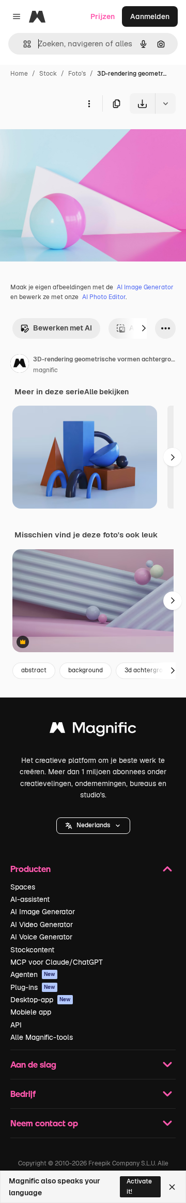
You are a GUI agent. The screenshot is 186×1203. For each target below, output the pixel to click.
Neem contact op (44, 1123)
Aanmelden (149, 16)
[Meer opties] (89, 103)
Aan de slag (33, 1064)
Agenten (32, 974)
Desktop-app (40, 999)
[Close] (172, 1187)
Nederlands (93, 825)
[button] (93, 825)
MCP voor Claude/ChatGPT (56, 962)
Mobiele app (30, 1012)
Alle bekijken (106, 391)
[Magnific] (93, 730)
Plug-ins (32, 987)
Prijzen (102, 16)
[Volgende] (143, 328)
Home (19, 73)
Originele (68, 138)
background (85, 670)
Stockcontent (32, 949)
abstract (34, 670)
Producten (30, 868)
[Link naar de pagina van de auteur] (19, 365)
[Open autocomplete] (23, 44)
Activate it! (139, 1186)
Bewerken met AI (62, 328)
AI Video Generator (41, 924)
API (16, 1025)
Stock (48, 73)
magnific (45, 370)
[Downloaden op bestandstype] (165, 103)
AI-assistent (30, 899)
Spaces (22, 887)
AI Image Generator (145, 287)
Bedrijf (23, 1093)
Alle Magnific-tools (41, 1037)
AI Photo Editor (104, 297)
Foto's (77, 73)
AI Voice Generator (41, 937)
